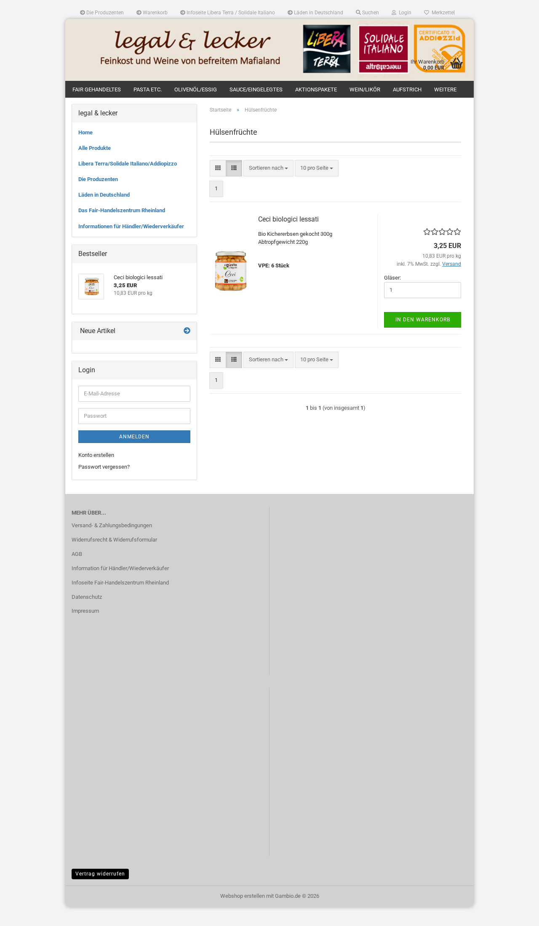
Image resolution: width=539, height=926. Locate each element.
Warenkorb (154, 13)
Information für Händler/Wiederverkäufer (120, 568)
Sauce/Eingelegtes (256, 89)
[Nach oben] (515, 913)
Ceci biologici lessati (288, 219)
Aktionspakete (316, 89)
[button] (218, 168)
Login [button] (403, 13)
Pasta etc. (147, 89)
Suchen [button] (370, 13)
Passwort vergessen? (104, 467)
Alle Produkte (94, 148)
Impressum (85, 611)
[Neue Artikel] (187, 331)
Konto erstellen (96, 455)
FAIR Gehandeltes (96, 89)
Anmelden (134, 437)
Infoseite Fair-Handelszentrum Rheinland (120, 582)
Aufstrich (407, 89)
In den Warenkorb (422, 320)
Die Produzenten (104, 13)
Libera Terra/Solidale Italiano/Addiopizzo (127, 163)
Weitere (445, 89)
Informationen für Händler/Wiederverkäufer (131, 226)
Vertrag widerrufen (100, 874)
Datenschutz (87, 597)
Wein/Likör (365, 89)
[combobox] (268, 168)
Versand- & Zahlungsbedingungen (112, 525)
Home (85, 132)
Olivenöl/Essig (195, 89)
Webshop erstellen (242, 896)
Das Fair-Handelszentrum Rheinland (121, 210)
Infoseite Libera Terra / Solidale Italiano (230, 13)
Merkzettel (442, 13)
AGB (77, 554)
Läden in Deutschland (318, 13)
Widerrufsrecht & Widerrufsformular (114, 539)
